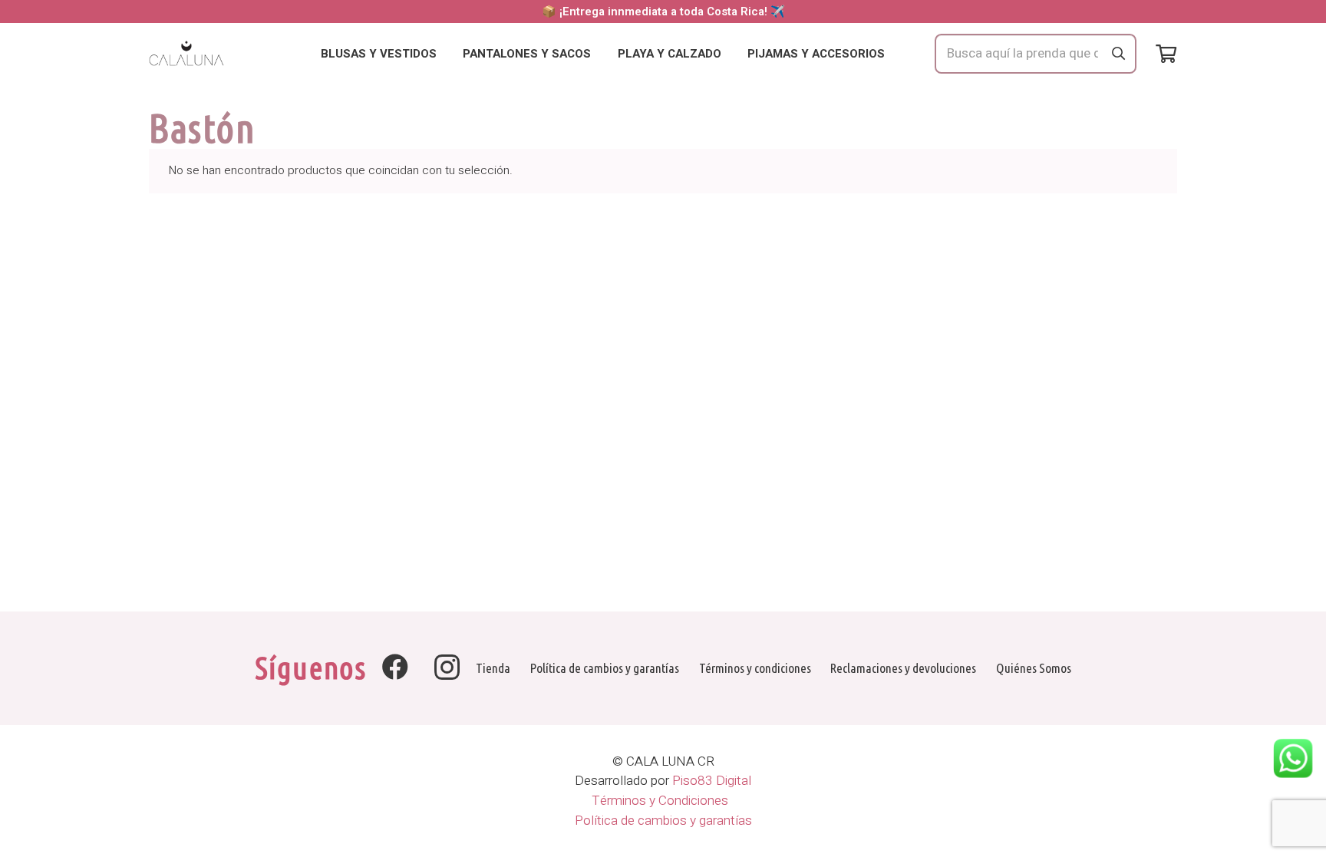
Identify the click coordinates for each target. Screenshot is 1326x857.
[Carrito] (1166, 54)
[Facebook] (395, 667)
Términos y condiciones (755, 668)
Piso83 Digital (711, 780)
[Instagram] (447, 668)
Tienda (493, 668)
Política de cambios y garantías (604, 668)
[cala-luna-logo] (186, 54)
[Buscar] (1118, 53)
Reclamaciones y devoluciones (903, 668)
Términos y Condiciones (663, 800)
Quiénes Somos (1033, 668)
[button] (446, 54)
